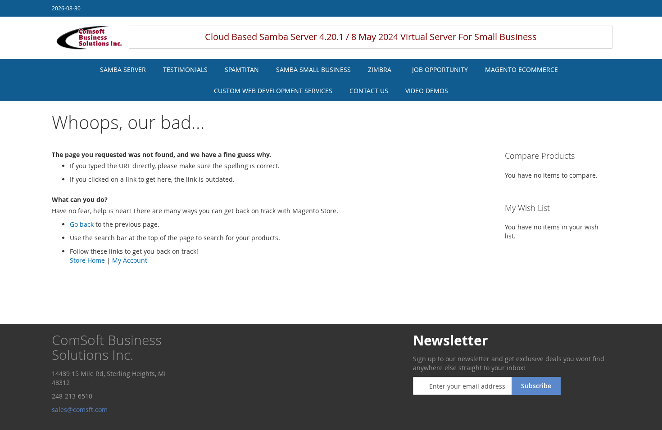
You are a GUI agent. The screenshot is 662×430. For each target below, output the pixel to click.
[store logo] (89, 38)
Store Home (87, 260)
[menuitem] (123, 69)
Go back (82, 224)
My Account (129, 260)
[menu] (331, 80)
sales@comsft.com (80, 409)
